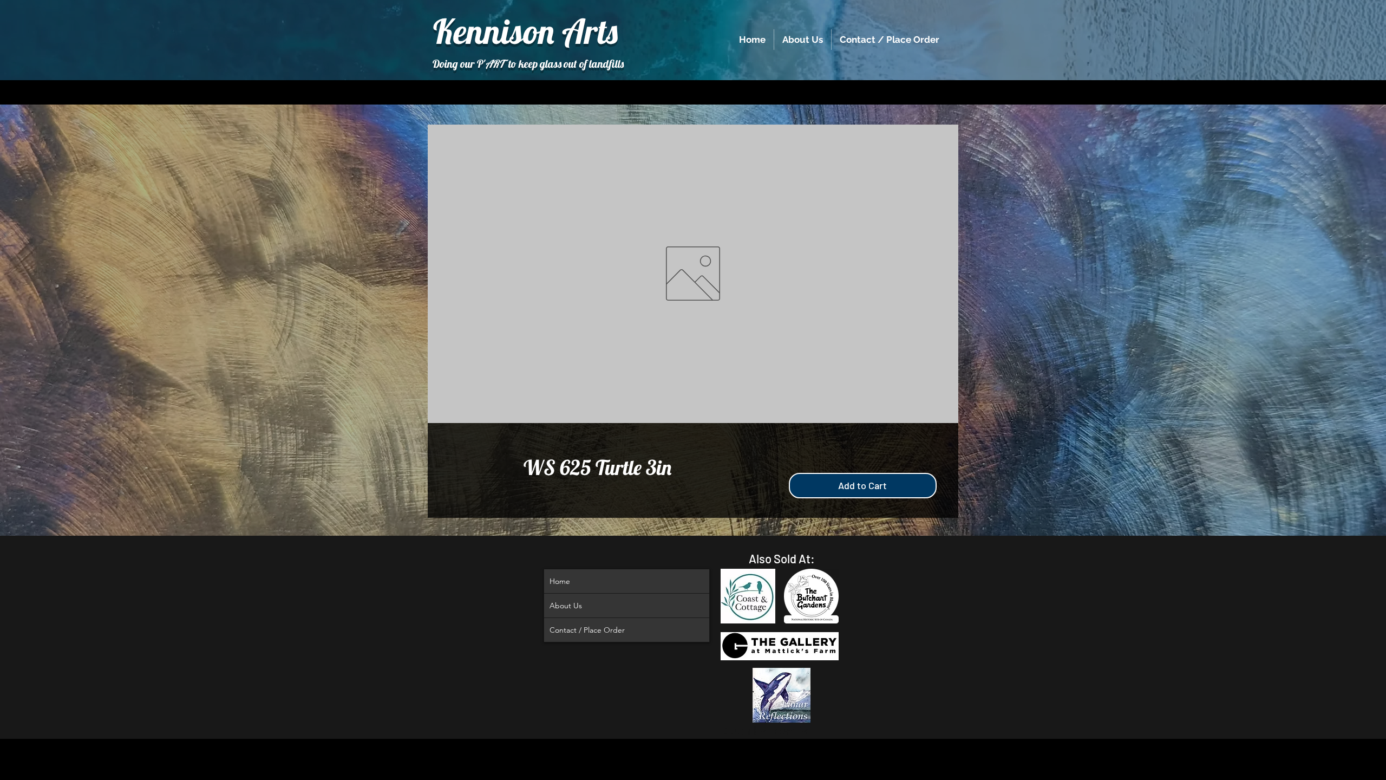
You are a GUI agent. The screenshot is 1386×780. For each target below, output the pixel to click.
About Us (566, 605)
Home (560, 581)
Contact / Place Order (587, 630)
